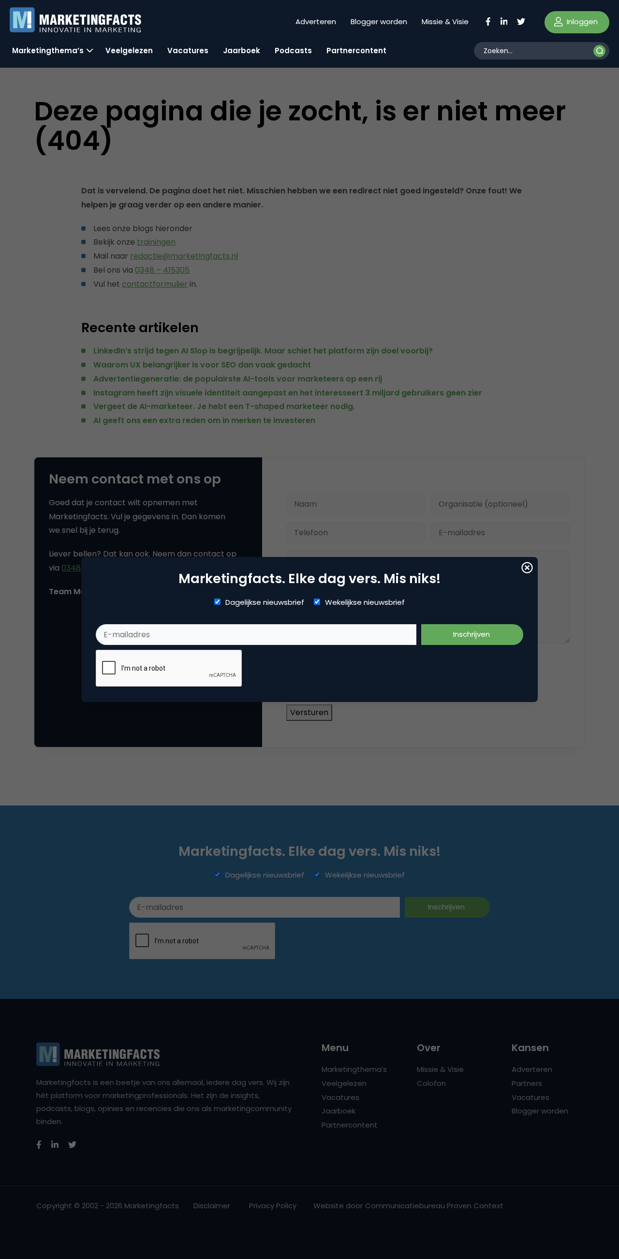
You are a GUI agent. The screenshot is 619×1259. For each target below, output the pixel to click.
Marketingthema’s (48, 50)
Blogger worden (379, 21)
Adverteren (315, 21)
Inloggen (581, 21)
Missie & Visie (445, 21)
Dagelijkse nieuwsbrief (264, 602)
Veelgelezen (129, 50)
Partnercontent (356, 50)
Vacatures (187, 50)
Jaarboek (241, 50)
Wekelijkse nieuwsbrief (365, 602)
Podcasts (293, 50)
